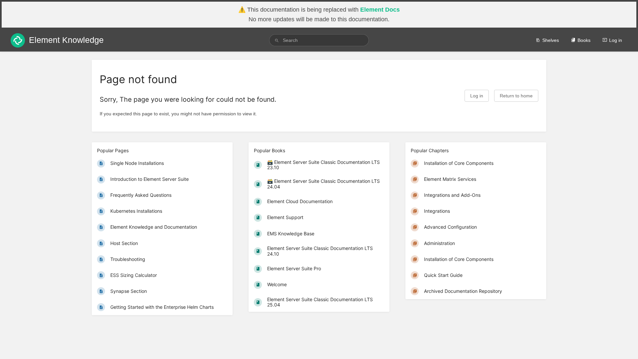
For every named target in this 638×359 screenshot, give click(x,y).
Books (584, 40)
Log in (615, 40)
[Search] (276, 40)
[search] (319, 40)
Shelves (550, 40)
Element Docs (380, 9)
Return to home (516, 95)
